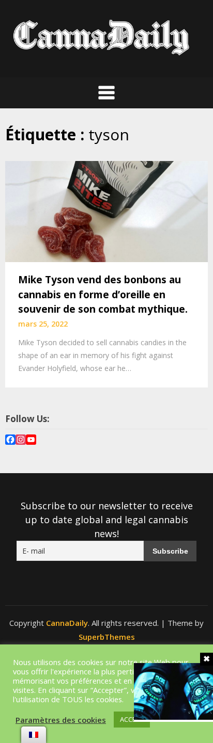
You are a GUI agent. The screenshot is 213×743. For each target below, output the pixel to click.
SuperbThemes (107, 637)
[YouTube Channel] (31, 440)
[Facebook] (10, 440)
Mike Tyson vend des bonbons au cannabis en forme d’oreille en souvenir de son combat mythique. (103, 294)
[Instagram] (21, 440)
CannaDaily (67, 623)
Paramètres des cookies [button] (61, 719)
